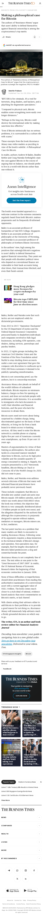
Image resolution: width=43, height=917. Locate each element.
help (24, 900)
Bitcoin (28, 654)
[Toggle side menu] (2, 3)
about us (10, 900)
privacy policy (31, 900)
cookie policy (20, 904)
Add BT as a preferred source (18, 45)
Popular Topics (8, 782)
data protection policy (33, 904)
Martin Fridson (15, 91)
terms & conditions (8, 904)
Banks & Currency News (27, 782)
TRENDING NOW (9, 707)
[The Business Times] (19, 3)
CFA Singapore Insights (12, 654)
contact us (18, 900)
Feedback (7, 669)
